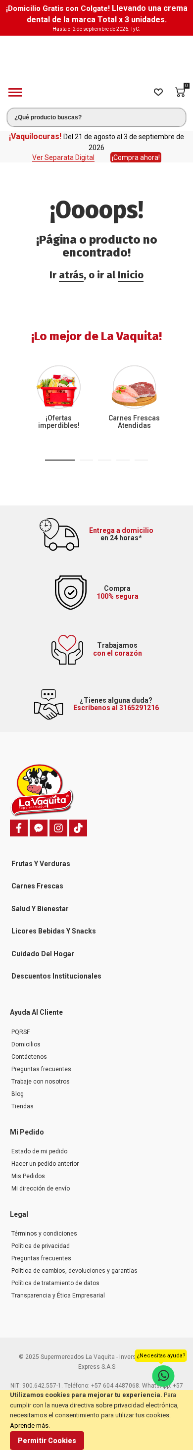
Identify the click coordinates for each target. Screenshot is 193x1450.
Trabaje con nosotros (40, 1081)
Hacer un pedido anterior (45, 1163)
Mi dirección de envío (40, 1188)
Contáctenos (29, 1056)
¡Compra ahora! (136, 157)
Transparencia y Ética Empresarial (58, 1295)
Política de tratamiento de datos (55, 1283)
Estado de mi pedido (39, 1151)
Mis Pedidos (28, 1176)
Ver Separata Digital (63, 157)
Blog (17, 1093)
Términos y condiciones (44, 1233)
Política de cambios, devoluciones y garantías (74, 1270)
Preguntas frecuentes (41, 1069)
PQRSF (20, 1032)
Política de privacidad (40, 1246)
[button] (60, 460)
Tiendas (22, 1106)
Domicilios (26, 1044)
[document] (96, 1420)
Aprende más (29, 1425)
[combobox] (96, 117)
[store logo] (96, 57)
